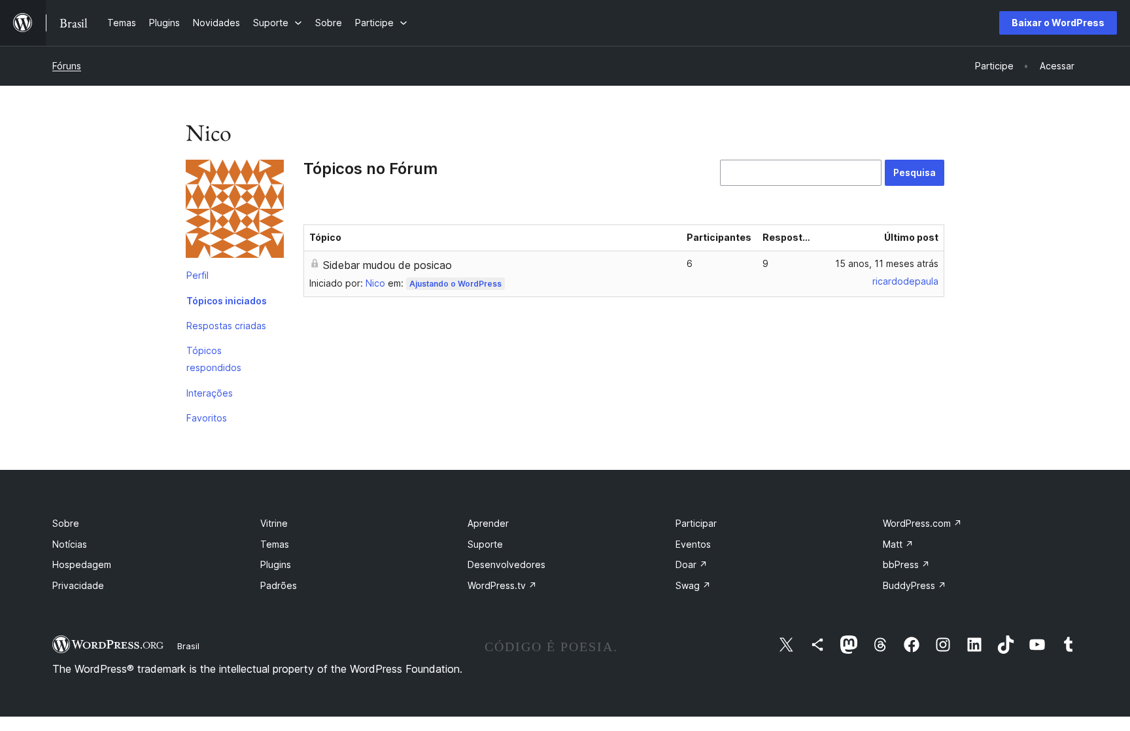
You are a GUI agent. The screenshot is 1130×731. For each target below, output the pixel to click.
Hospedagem (81, 564)
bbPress (906, 564)
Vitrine (274, 523)
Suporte (485, 544)
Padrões (278, 585)
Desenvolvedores (506, 564)
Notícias (69, 544)
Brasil (188, 646)
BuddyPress (914, 585)
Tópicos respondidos (213, 359)
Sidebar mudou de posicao (387, 265)
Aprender (488, 523)
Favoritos (206, 417)
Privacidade (78, 585)
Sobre (65, 523)
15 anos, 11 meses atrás (886, 263)
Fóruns (66, 65)
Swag (693, 585)
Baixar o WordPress (1058, 22)
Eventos (693, 544)
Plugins (275, 564)
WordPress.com (922, 523)
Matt (898, 544)
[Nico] (235, 211)
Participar (696, 523)
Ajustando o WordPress (455, 284)
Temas (274, 544)
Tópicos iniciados (226, 300)
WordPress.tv (502, 585)
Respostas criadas (226, 325)
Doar (692, 564)
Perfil (197, 275)
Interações (209, 393)
